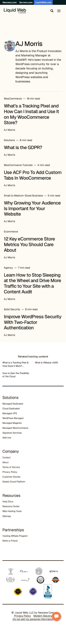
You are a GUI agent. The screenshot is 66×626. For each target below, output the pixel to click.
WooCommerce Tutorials (18, 165)
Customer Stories (11, 476)
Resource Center (11, 506)
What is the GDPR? (23, 147)
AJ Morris (9, 130)
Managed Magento (12, 423)
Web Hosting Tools (11, 511)
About (5, 462)
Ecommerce (11, 231)
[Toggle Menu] (59, 11)
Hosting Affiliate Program (15, 535)
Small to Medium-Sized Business (23, 195)
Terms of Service (11, 467)
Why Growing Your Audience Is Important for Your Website (32, 208)
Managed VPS (9, 413)
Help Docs (7, 501)
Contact (6, 457)
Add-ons (6, 437)
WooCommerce (13, 98)
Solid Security (12, 309)
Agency (8, 267)
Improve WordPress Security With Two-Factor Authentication (32, 322)
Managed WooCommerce (15, 427)
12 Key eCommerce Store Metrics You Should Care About (29, 244)
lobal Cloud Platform (14, 481)
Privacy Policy (9, 472)
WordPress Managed (12, 418)
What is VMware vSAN (46, 362)
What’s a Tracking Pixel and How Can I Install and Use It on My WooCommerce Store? (31, 114)
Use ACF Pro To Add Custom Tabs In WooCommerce (33, 175)
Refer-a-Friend (9, 540)
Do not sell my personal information (33, 619)
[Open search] (51, 11)
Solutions (9, 140)
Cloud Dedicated (11, 408)
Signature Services (12, 432)
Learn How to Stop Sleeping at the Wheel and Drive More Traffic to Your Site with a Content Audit (32, 283)
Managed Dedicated (12, 403)
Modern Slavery (42, 615)
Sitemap (6, 516)
